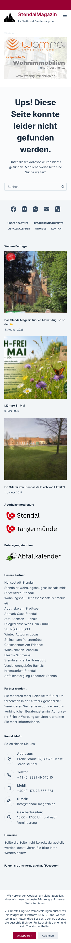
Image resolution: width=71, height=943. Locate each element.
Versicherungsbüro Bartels (24, 666)
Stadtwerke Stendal (19, 593)
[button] (35, 58)
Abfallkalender (19, 228)
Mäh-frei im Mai (14, 405)
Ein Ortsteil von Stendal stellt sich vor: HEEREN (34, 487)
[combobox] (32, 187)
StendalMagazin (37, 14)
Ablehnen (48, 935)
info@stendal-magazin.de (36, 804)
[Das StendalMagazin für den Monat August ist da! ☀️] (35, 282)
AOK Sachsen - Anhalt (20, 619)
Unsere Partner (18, 223)
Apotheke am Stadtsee (21, 608)
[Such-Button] (62, 186)
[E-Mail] (46, 209)
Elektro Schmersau (18, 655)
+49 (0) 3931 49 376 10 (35, 777)
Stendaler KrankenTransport (25, 660)
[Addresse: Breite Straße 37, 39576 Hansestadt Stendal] (9, 759)
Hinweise (40, 228)
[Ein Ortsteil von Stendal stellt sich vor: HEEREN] (35, 449)
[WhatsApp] (35, 209)
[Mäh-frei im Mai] (35, 367)
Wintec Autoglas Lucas (21, 634)
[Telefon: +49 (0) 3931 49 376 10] (9, 775)
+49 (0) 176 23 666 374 (35, 791)
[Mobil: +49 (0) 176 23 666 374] (9, 788)
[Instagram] (24, 209)
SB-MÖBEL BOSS (17, 629)
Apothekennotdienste (48, 223)
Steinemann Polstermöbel (23, 640)
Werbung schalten (34, 717)
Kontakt (57, 228)
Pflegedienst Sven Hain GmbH (26, 624)
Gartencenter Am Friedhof (23, 645)
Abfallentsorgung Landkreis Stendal (31, 676)
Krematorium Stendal (20, 671)
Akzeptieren (24, 935)
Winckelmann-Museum (21, 650)
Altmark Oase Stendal (20, 614)
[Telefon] (57, 209)
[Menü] (65, 16)
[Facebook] (13, 209)
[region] (35, 58)
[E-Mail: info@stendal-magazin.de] (9, 801)
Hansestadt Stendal (19, 582)
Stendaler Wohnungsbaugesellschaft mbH (35, 588)
